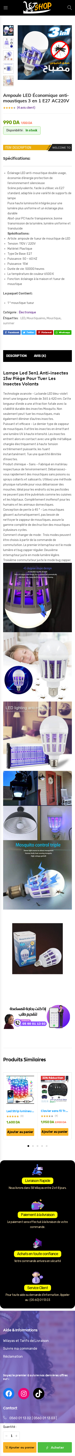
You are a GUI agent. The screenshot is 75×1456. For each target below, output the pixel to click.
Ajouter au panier (21, 1447)
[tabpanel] (20, 1105)
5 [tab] (47, 1146)
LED (22, 318)
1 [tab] (28, 1146)
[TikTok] (38, 1393)
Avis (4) (40, 356)
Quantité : (9, 1427)
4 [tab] (42, 1146)
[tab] (16, 356)
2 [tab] (33, 1146)
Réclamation (13, 1356)
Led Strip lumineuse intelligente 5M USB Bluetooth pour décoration (20, 1111)
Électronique (27, 312)
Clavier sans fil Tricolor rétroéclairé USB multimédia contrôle (54, 1111)
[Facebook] (8, 1393)
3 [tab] (37, 1146)
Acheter (57, 1447)
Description (16, 356)
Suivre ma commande (20, 1348)
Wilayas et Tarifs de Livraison (26, 1341)
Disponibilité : (15, 130)
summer (8, 323)
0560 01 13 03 (45, 1418)
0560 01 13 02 (20, 1418)
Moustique (54, 318)
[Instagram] (23, 1393)
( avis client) (26, 107)
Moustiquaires (36, 318)
